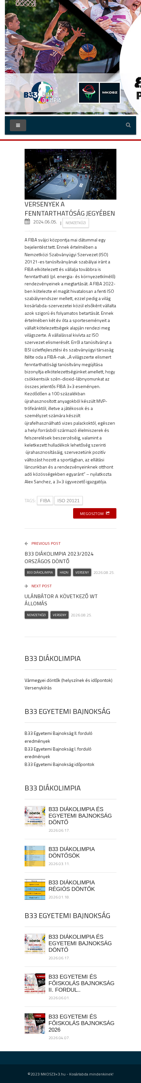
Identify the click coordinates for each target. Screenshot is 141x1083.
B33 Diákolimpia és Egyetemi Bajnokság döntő (80, 816)
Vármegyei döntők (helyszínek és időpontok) (68, 680)
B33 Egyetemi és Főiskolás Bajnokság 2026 (81, 1023)
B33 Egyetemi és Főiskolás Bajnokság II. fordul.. (81, 983)
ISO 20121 (68, 500)
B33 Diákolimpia (40, 572)
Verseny (82, 572)
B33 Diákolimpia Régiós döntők (72, 885)
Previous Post (45, 543)
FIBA (45, 500)
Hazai (64, 572)
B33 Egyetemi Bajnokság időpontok (59, 764)
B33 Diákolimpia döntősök (71, 852)
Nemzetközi (76, 222)
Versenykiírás (38, 687)
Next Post (41, 586)
